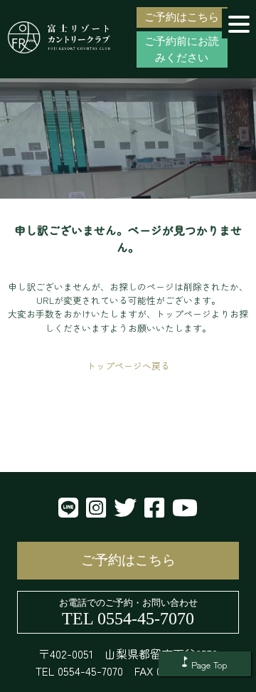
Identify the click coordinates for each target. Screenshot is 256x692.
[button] (239, 23)
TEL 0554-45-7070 (128, 618)
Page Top (209, 664)
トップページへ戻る (128, 365)
